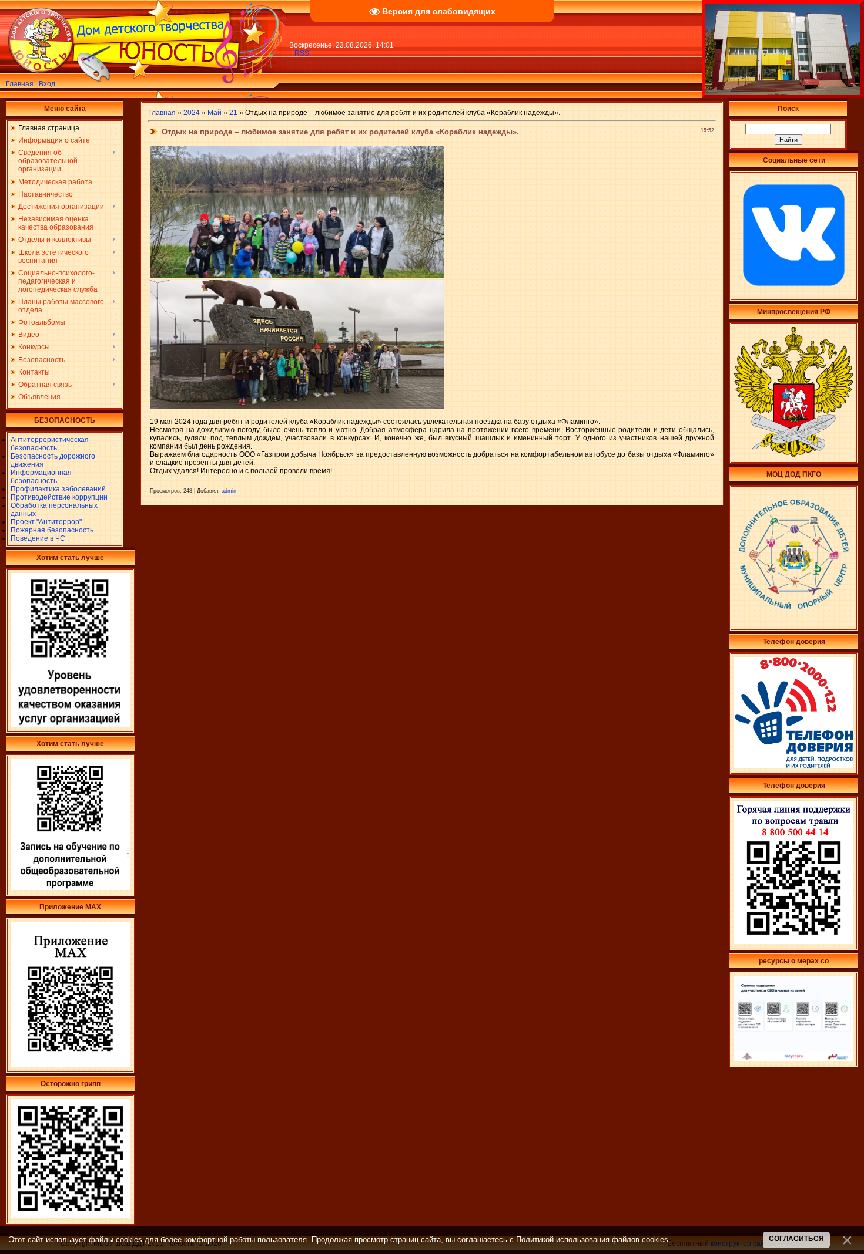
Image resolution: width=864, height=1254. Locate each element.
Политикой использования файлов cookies (592, 1239)
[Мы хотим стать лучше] (70, 724)
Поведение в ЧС (38, 538)
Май (214, 113)
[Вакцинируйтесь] (70, 1216)
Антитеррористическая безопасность (50, 444)
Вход (47, 84)
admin (229, 491)
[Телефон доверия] (793, 942)
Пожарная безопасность (52, 530)
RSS (301, 53)
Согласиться (796, 1239)
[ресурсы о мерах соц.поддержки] (793, 1058)
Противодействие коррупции (59, 497)
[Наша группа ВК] (793, 292)
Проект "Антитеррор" (46, 522)
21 (233, 113)
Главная (20, 84)
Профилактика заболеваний (58, 489)
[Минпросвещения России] (793, 455)
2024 (191, 113)
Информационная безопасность (41, 476)
